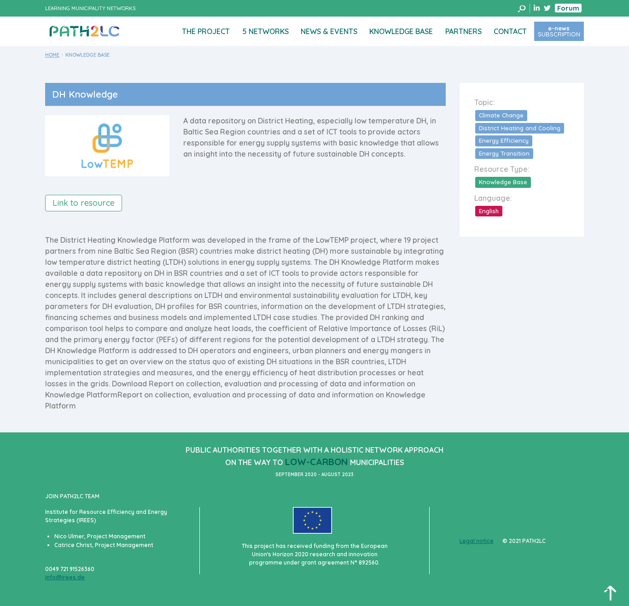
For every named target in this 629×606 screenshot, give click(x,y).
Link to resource (83, 203)
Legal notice (477, 540)
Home (52, 55)
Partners (463, 31)
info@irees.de (65, 577)
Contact (510, 31)
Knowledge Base (401, 31)
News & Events (329, 31)
